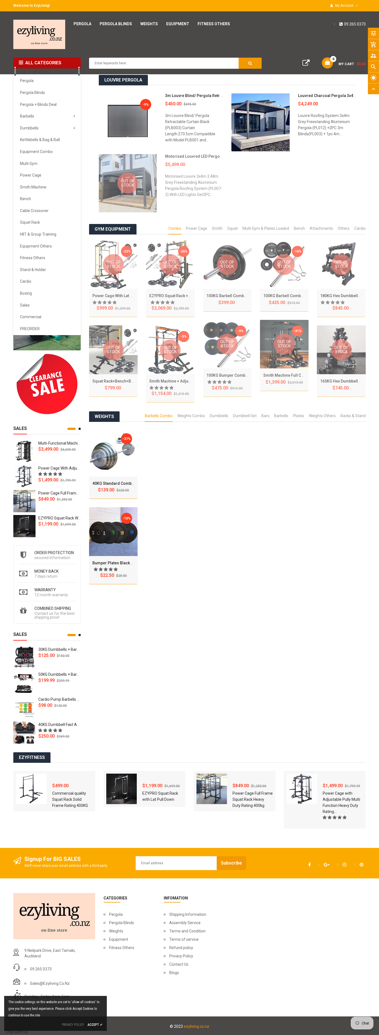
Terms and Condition (187, 931)
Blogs (174, 972)
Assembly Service (185, 923)
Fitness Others (121, 947)
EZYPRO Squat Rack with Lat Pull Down (72, 518)
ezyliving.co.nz (196, 1026)
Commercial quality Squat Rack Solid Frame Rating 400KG (70, 799)
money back (46, 571)
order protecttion (54, 552)
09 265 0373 (355, 24)
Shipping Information (187, 914)
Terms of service (184, 939)
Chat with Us (16, 1032)
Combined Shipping (52, 608)
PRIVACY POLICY (73, 1025)
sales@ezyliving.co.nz (50, 983)
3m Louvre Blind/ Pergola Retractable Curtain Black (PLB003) (220, 95)
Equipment (118, 939)
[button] (50, 474)
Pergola (116, 914)
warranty (45, 590)
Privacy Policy (181, 956)
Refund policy (181, 947)
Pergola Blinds (121, 923)
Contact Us (178, 964)
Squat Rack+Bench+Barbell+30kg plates (128, 381)
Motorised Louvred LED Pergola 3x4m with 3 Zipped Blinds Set (221, 156)
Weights (116, 931)
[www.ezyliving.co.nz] (47, 384)
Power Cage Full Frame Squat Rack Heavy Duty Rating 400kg (253, 799)
